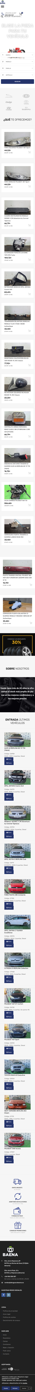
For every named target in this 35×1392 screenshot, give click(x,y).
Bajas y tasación (8, 1347)
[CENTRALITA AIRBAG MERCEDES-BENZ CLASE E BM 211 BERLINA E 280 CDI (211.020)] (17, 418)
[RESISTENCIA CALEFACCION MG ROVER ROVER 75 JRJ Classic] (17, 350)
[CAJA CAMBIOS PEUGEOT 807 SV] (17, 492)
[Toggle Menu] (2, 7)
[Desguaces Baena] (9, 2)
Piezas (10, 763)
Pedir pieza (6, 1351)
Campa (5, 1341)
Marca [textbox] (8, 55)
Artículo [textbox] (9, 75)
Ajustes (24, 1388)
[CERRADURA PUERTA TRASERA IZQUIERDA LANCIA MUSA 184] (17, 526)
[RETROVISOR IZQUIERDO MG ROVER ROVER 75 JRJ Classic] (17, 384)
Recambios (6, 1338)
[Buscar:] (14, 16)
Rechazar (15, 1388)
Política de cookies (9, 1317)
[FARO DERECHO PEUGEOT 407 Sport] (17, 173)
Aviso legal (6, 1314)
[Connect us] (3, 1295)
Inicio (5, 1335)
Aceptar (6, 1388)
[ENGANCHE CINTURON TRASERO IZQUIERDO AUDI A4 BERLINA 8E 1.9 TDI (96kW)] (17, 455)
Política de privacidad (10, 1311)
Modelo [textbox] (8, 61)
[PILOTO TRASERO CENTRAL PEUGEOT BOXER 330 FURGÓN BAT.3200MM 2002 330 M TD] (17, 567)
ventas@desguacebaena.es (14, 1282)
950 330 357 (9, 15)
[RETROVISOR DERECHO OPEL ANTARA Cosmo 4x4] (17, 279)
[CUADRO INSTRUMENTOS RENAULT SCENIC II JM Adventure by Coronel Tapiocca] (17, 207)
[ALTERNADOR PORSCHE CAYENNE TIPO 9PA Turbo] (17, 244)
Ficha (9, 759)
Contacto (6, 1354)
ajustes (25, 1383)
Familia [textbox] (8, 68)
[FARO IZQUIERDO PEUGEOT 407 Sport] (17, 139)
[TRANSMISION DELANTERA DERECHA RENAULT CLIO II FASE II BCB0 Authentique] (17, 313)
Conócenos (7, 1344)
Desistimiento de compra (11, 1320)
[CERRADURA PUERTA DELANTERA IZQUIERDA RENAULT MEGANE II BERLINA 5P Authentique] (17, 605)
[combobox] (17, 54)
